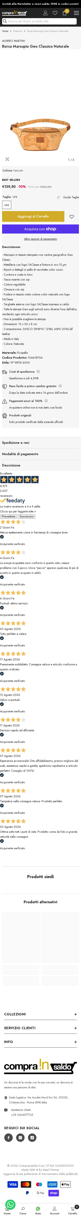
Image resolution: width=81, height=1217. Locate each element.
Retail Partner (51, 1170)
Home (5, 31)
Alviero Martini (13, 41)
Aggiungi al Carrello (33, 216)
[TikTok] (32, 1137)
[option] (40, 4)
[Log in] (45, 13)
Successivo (27, 516)
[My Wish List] (55, 13)
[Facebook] (8, 1137)
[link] (20, 972)
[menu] (76, 13)
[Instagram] (20, 1137)
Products (17, 31)
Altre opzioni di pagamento (40, 239)
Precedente (8, 516)
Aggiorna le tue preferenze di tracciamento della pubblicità (40, 1174)
